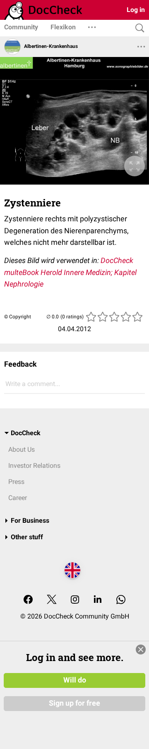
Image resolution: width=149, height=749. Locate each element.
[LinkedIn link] (97, 600)
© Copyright (17, 317)
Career (17, 498)
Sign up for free (74, 703)
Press (16, 482)
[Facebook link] (28, 600)
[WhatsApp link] (120, 600)
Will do (74, 680)
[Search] (138, 28)
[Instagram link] (74, 600)
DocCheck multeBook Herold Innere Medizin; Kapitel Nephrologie (70, 272)
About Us (21, 449)
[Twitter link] (52, 600)
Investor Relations (34, 465)
